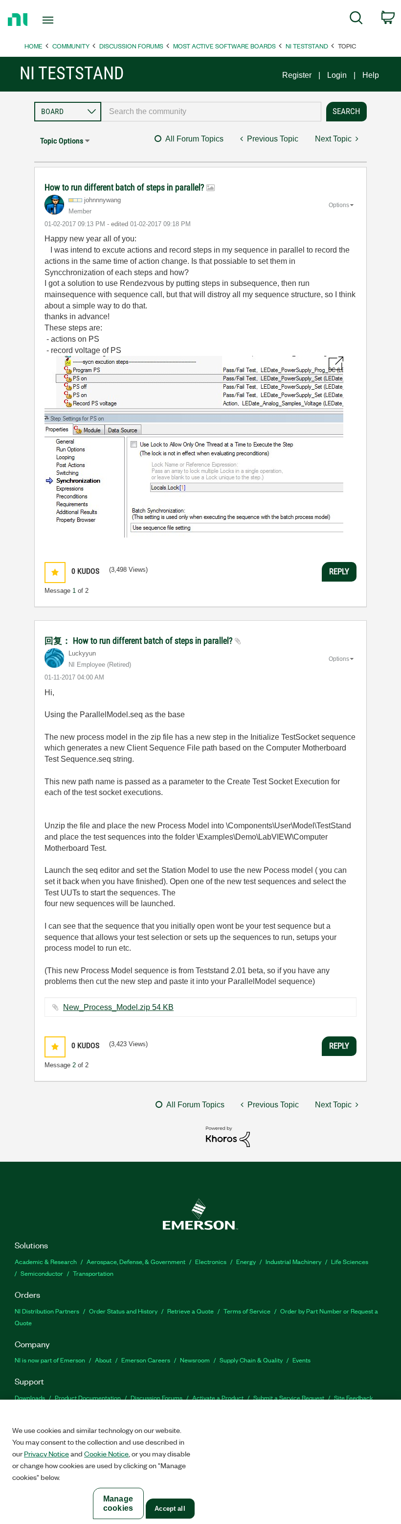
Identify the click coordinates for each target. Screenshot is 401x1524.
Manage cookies (118, 1503)
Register (297, 75)
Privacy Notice (46, 1453)
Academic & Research (46, 1261)
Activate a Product (218, 1397)
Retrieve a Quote (190, 1310)
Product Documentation (88, 1397)
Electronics (210, 1261)
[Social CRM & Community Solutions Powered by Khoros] (228, 1136)
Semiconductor (42, 1273)
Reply (339, 571)
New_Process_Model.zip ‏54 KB (118, 1007)
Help (370, 75)
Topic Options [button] (61, 140)
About (103, 1359)
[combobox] (211, 111)
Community (70, 45)
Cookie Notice (106, 1453)
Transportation (93, 1273)
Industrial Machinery (293, 1261)
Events (301, 1359)
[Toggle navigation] (60, 20)
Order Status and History (123, 1310)
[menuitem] (356, 19)
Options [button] (339, 205)
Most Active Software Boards (224, 45)
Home (33, 45)
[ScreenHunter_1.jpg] (194, 447)
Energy (246, 1261)
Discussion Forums (131, 45)
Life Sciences (349, 1261)
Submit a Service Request (288, 1397)
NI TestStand (307, 45)
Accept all (170, 1508)
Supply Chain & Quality (251, 1359)
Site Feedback (353, 1397)
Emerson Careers (145, 1359)
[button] (55, 573)
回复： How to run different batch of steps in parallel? (140, 640)
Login (337, 75)
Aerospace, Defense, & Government (136, 1261)
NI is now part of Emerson (50, 1359)
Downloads (30, 1397)
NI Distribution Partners (47, 1310)
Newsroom (195, 1359)
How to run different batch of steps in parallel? (125, 187)
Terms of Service (246, 1310)
